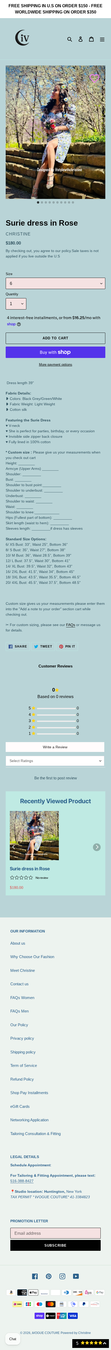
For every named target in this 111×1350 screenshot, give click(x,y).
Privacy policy (22, 1038)
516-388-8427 (22, 1181)
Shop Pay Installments (29, 1092)
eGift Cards (20, 1106)
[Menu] (102, 39)
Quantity (12, 294)
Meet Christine (22, 970)
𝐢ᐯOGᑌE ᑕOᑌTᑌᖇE (46, 1333)
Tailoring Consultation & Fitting (35, 1133)
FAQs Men (19, 1011)
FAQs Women (22, 997)
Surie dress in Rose (30, 868)
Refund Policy (22, 1079)
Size (9, 274)
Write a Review (55, 747)
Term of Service (23, 1065)
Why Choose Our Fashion (32, 956)
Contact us (19, 984)
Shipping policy (23, 1052)
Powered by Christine (76, 1333)
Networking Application (29, 1120)
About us (17, 943)
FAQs (70, 625)
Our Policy (19, 1025)
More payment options (55, 365)
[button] (92, 76)
